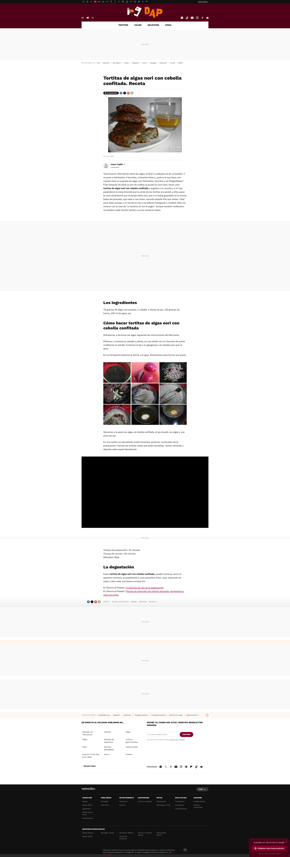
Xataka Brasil (87, 836)
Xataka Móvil (87, 805)
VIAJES (138, 25)
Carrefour (106, 63)
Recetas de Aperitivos (120, 601)
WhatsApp (182, 17)
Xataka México (87, 833)
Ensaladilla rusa (104, 715)
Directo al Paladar (145, 801)
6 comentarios (112, 93)
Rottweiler (163, 63)
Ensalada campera (141, 715)
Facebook (202, 17)
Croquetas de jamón (158, 715)
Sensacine (123, 801)
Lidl (98, 63)
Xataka (84, 801)
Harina (153, 601)
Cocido (172, 63)
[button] (118, 164)
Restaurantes (132, 747)
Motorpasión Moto (164, 805)
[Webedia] (89, 788)
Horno (144, 63)
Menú (82, 17)
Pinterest (186, 766)
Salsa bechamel (192, 715)
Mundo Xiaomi (87, 818)
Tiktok (187, 17)
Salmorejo (128, 715)
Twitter (124, 93)
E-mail (207, 17)
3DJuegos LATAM (107, 833)
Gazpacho (135, 63)
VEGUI (168, 25)
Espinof (122, 805)
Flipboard (128, 93)
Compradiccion (181, 809)
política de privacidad (177, 739)
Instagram (197, 17)
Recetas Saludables (109, 748)
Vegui (128, 732)
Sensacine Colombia (123, 837)
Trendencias (180, 801)
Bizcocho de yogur (176, 715)
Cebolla (144, 601)
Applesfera (86, 809)
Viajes (84, 739)
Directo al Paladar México (145, 834)
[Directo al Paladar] (145, 12)
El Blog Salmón (199, 801)
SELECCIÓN (153, 25)
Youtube (192, 17)
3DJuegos (104, 801)
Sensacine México (126, 833)
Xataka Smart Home (87, 813)
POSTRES (123, 25)
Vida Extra (105, 805)
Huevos (129, 754)
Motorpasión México (161, 834)
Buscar (93, 17)
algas (135, 601)
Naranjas (153, 63)
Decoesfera (179, 805)
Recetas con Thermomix (87, 733)
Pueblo (126, 63)
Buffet (180, 63)
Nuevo (87, 17)
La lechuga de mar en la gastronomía (145, 587)
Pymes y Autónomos (198, 806)
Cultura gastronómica (132, 740)
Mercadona (117, 63)
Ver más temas (89, 766)
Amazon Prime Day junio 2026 (90, 755)
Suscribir (186, 734)
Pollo (84, 747)
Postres (107, 732)
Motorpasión (161, 801)
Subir (200, 789)
